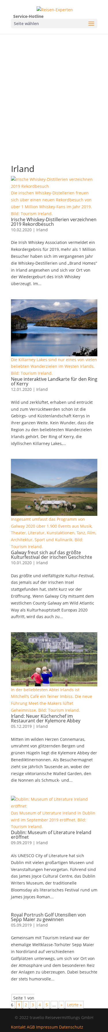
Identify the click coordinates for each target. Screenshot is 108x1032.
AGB (31, 1027)
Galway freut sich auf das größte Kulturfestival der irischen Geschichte (51, 554)
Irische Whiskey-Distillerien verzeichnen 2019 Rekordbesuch (53, 221)
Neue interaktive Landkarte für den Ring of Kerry (54, 381)
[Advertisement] (54, 91)
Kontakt (18, 1027)
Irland (42, 229)
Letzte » (74, 1005)
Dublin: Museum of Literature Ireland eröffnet (51, 834)
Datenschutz (71, 1027)
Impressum (47, 1027)
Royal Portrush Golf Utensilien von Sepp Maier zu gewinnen (48, 917)
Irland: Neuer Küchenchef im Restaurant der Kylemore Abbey (45, 718)
